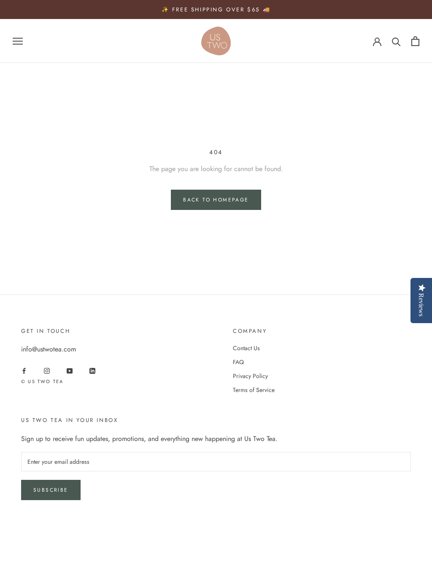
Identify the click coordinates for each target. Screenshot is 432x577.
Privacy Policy (250, 376)
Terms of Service (254, 390)
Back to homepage (215, 200)
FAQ (238, 362)
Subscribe (50, 490)
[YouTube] (70, 370)
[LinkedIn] (92, 370)
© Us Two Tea (42, 381)
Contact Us (246, 348)
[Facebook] (24, 370)
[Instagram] (47, 370)
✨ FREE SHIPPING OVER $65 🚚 (216, 9)
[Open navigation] (18, 41)
